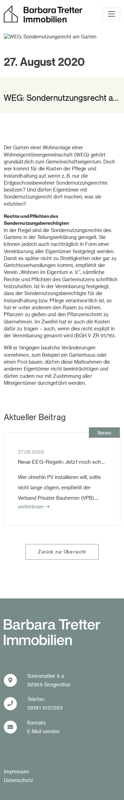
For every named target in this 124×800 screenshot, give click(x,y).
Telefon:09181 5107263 (45, 703)
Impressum (16, 771)
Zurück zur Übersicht (62, 551)
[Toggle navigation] (111, 14)
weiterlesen (31, 506)
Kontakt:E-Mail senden (43, 727)
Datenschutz (18, 780)
